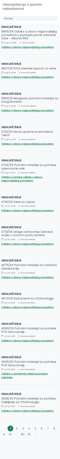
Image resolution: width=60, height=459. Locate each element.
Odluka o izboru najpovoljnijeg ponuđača (27, 47)
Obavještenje (11, 26)
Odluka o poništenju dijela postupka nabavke (24, 375)
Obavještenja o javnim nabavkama (22, 6)
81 (29, 434)
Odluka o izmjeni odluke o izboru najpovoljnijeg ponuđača (21, 178)
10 (10, 434)
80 (22, 434)
